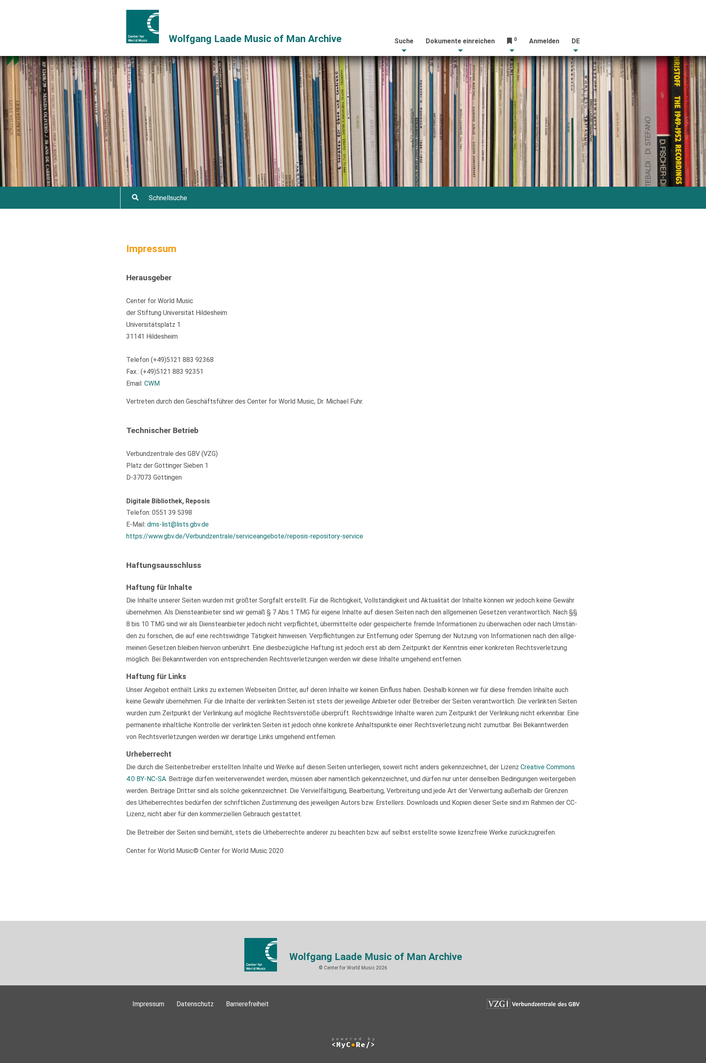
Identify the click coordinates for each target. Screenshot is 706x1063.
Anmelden (544, 41)
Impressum (148, 1004)
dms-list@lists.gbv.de (178, 524)
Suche (403, 41)
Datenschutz (195, 1004)
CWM (152, 383)
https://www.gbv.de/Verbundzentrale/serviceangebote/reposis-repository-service (244, 536)
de (576, 41)
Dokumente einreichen (460, 41)
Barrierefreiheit (247, 1004)
